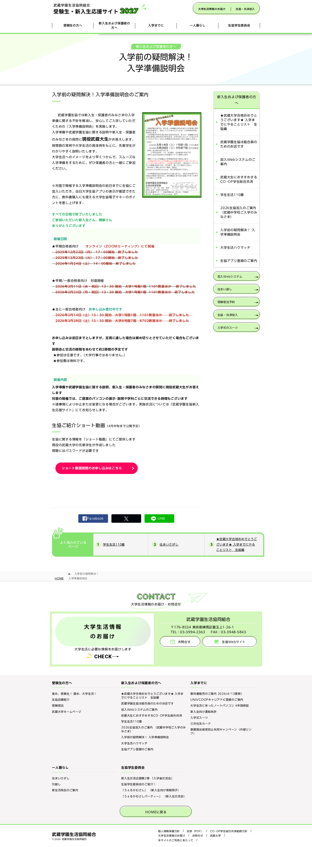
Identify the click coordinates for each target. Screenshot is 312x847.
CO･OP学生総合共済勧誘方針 (228, 831)
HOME (59, 578)
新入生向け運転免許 (203, 711)
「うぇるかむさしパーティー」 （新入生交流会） (153, 796)
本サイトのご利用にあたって (175, 840)
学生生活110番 (232, 194)
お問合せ (197, 835)
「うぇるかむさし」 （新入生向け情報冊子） (151, 790)
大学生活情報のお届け (212, 9)
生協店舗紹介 (61, 699)
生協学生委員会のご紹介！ (138, 784)
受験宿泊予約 (226, 302)
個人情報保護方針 (169, 831)
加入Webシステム (230, 276)
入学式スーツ (199, 717)
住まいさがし (169, 544)
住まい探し (225, 289)
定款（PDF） (195, 831)
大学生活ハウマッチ (235, 247)
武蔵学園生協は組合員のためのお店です (238, 144)
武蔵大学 (215, 835)
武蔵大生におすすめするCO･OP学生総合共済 (238, 179)
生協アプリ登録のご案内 (238, 260)
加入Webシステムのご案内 (237, 162)
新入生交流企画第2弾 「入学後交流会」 (147, 778)
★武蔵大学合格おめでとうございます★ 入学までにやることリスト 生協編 (238, 122)
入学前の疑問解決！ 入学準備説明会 (237, 232)
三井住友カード (200, 723)
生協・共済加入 (245, 9)
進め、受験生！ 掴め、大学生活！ (74, 693)
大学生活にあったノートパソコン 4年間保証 (219, 705)
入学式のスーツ (228, 327)
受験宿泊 (58, 705)
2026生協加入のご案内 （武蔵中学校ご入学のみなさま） (238, 212)
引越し (56, 784)
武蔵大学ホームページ (66, 711)
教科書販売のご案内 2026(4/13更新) (216, 693)
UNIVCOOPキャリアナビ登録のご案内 (216, 699)
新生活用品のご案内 (65, 790)
